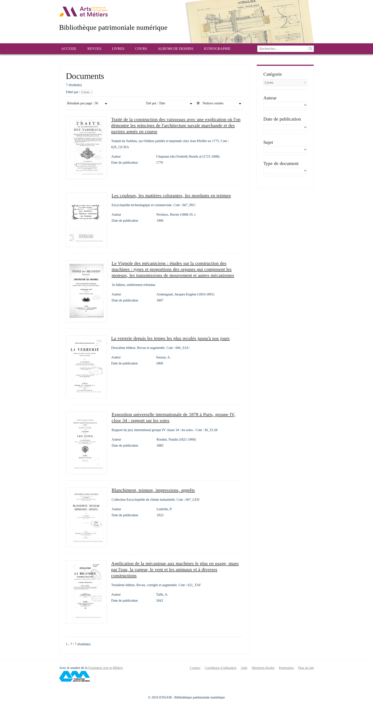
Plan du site (306, 668)
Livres (118, 48)
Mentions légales (263, 668)
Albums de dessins (175, 48)
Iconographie (217, 48)
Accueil (69, 48)
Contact (195, 668)
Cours (141, 48)
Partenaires (286, 668)
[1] (310, 49)
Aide (244, 668)
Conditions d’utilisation (220, 668)
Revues (94, 48)
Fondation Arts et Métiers (105, 668)
